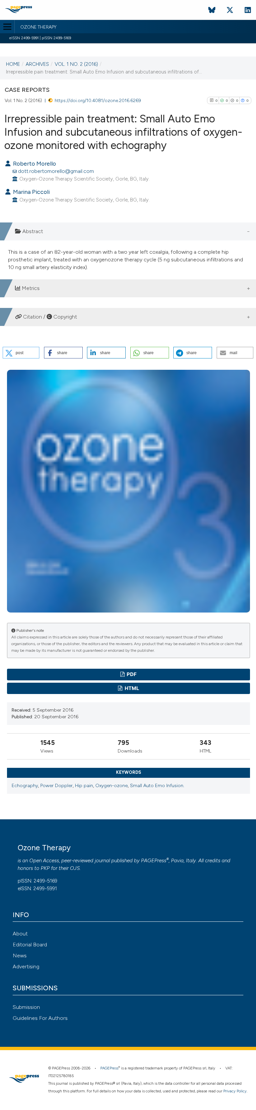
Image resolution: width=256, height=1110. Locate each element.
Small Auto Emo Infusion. (157, 785)
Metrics (30, 288)
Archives (37, 64)
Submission (26, 1007)
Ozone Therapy (38, 27)
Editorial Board (30, 944)
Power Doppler (56, 785)
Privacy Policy (235, 1091)
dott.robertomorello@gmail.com (56, 171)
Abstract (32, 231)
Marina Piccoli (31, 191)
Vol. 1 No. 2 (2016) (76, 64)
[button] (21, 352)
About (20, 933)
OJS (75, 868)
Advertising (26, 966)
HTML (131, 688)
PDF (131, 674)
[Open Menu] (7, 26)
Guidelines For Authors (40, 1018)
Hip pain (84, 785)
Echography (25, 785)
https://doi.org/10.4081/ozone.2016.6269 (98, 100)
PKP (45, 868)
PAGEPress (153, 861)
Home (13, 64)
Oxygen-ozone (111, 785)
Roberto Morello (34, 163)
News (20, 955)
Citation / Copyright (49, 317)
